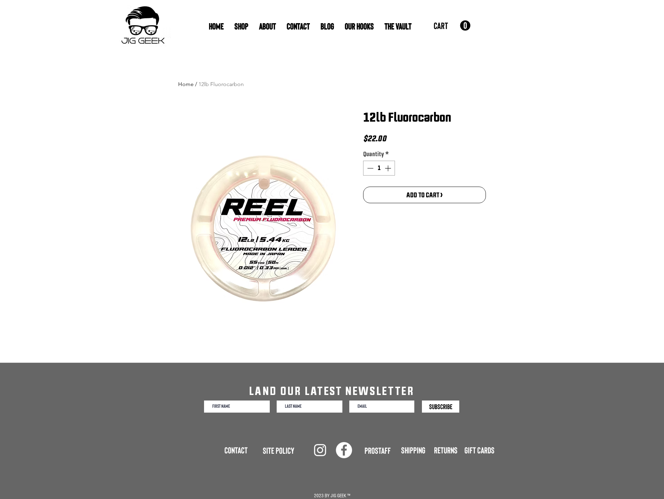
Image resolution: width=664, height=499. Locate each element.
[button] (452, 25)
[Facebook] (344, 450)
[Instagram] (320, 450)
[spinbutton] (379, 168)
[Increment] (388, 168)
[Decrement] (369, 168)
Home (186, 84)
